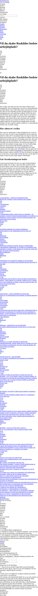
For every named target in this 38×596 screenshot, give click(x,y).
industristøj (18, 150)
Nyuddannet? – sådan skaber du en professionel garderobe (17, 490)
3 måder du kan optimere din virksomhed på (13, 487)
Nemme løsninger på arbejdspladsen (10, 477)
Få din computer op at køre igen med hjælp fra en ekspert (16, 492)
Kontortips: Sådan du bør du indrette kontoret (13, 474)
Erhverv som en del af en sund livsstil (11, 457)
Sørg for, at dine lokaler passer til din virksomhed (14, 475)
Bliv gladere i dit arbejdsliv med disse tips (12, 462)
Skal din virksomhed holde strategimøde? (12, 467)
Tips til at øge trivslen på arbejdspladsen (11, 485)
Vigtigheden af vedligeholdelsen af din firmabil (13, 489)
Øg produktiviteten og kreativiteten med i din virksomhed (16, 484)
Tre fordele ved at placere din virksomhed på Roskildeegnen (17, 472)
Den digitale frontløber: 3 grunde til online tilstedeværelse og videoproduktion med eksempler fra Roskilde (17, 465)
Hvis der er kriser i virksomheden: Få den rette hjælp (15, 494)
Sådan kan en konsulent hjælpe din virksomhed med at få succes (18, 482)
